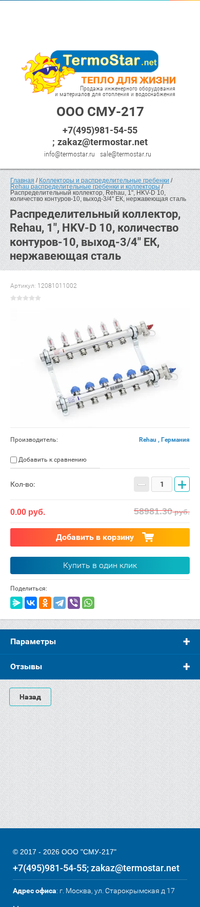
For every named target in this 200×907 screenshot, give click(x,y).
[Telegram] (59, 603)
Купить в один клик (100, 565)
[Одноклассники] (45, 603)
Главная (22, 180)
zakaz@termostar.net (102, 142)
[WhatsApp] (88, 603)
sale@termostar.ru (125, 154)
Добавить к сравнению (52, 459)
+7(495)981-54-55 (100, 130)
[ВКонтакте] (31, 603)
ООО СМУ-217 (100, 111)
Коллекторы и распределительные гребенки (104, 180)
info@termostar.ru (69, 154)
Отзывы (26, 666)
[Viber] (74, 603)
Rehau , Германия (164, 439)
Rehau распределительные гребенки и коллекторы (85, 186)
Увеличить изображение (100, 367)
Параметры (33, 641)
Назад (30, 697)
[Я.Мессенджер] (16, 603)
